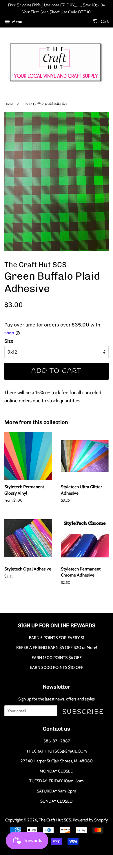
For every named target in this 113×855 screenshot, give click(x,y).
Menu (16, 21)
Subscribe (83, 712)
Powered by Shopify (90, 820)
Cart (104, 22)
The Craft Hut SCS (55, 820)
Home (8, 104)
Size (8, 341)
